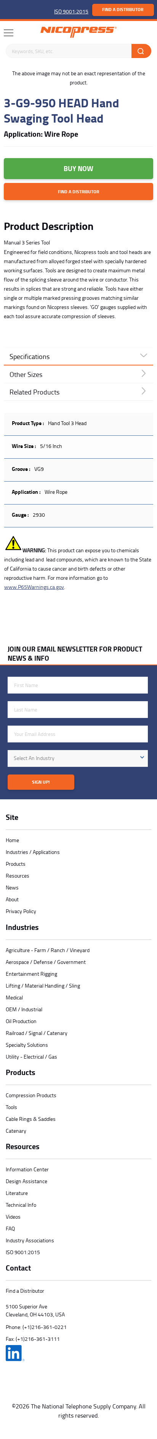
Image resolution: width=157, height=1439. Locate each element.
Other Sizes (26, 374)
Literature (17, 1192)
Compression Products (31, 1095)
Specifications (30, 356)
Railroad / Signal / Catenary (36, 1032)
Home (12, 840)
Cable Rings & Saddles (31, 1118)
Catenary (16, 1130)
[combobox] (78, 758)
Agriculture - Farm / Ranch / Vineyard (48, 950)
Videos (13, 1216)
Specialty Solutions (27, 1044)
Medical (14, 997)
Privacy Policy (21, 911)
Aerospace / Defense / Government (46, 961)
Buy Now (78, 168)
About (12, 899)
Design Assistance (26, 1181)
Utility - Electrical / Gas (31, 1056)
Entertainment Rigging (31, 973)
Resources (17, 875)
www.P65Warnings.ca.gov (34, 586)
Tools (11, 1107)
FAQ (10, 1228)
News (12, 887)
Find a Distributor (122, 9)
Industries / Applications (33, 851)
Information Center (27, 1169)
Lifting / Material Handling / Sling (43, 985)
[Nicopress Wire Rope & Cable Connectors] (78, 32)
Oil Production (21, 1021)
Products (16, 863)
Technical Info (21, 1204)
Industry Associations (30, 1240)
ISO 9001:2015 (71, 11)
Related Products (34, 391)
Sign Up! (41, 782)
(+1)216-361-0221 (44, 1327)
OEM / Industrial (24, 1009)
